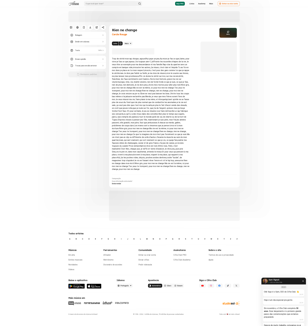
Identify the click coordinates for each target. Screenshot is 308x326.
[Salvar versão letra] (121, 43)
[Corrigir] (96, 27)
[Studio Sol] (231, 303)
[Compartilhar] (103, 27)
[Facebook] (219, 286)
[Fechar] (303, 281)
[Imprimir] (77, 27)
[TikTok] (228, 286)
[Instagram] (211, 286)
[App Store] (94, 286)
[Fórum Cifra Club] (74, 303)
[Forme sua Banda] (92, 303)
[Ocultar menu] (71, 27)
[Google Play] (76, 286)
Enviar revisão (116, 184)
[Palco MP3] (122, 303)
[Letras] (107, 302)
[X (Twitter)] (236, 286)
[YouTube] (202, 286)
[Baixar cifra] (90, 27)
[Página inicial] (73, 4)
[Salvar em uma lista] (84, 27)
